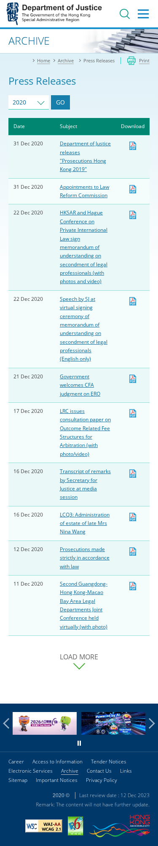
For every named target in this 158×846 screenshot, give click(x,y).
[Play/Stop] (79, 743)
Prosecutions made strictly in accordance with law (85, 558)
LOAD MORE (79, 657)
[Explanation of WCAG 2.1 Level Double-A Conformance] (43, 827)
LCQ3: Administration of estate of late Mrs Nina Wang (85, 523)
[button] (8, 723)
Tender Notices (108, 761)
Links (126, 770)
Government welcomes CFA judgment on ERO (80, 385)
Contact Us (99, 770)
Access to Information (57, 761)
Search (124, 14)
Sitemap (17, 780)
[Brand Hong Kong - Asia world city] (119, 827)
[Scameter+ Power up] (113, 732)
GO (60, 102)
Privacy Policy (101, 780)
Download (132, 145)
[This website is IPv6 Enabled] (75, 827)
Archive (69, 770)
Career (16, 761)
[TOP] (146, 692)
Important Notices (57, 780)
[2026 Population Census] (45, 732)
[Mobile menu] (143, 13)
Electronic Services (30, 770)
